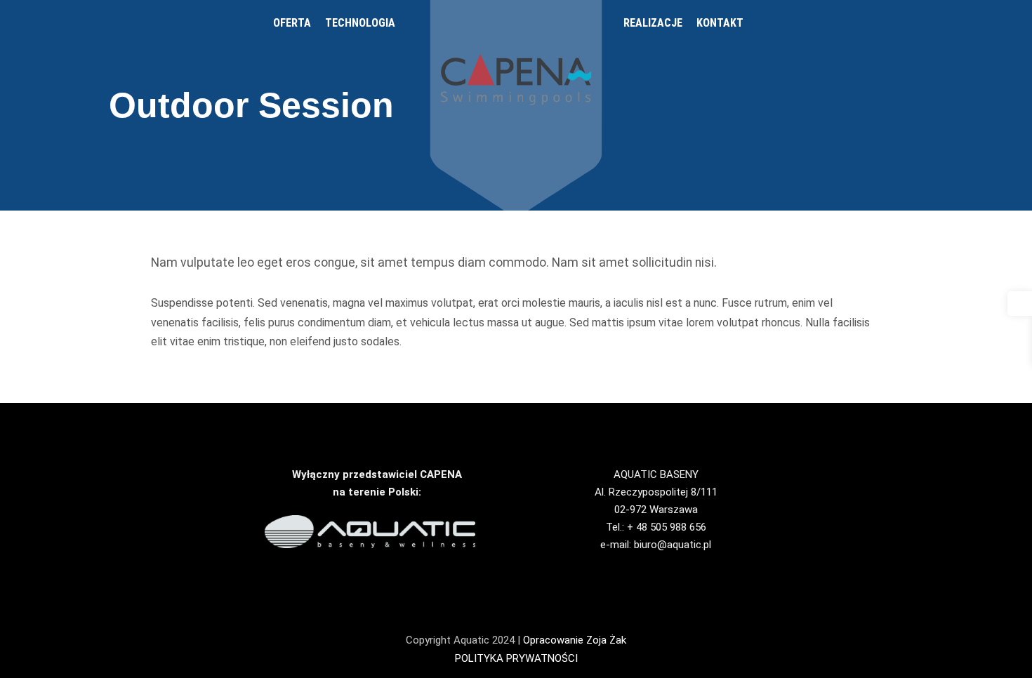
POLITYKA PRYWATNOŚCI (516, 658)
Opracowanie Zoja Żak (574, 640)
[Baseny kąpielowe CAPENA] (516, 79)
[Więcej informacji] (966, 23)
